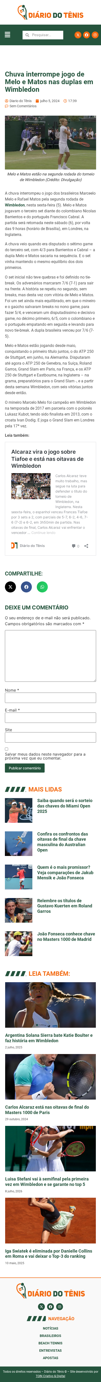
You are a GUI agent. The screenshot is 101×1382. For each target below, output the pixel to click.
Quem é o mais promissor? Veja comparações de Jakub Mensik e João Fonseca (65, 872)
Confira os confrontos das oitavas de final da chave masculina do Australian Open (62, 842)
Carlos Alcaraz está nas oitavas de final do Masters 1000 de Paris (47, 1109)
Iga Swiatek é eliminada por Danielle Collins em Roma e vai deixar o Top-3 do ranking (48, 1253)
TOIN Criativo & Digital (50, 1376)
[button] (7, 35)
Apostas (50, 1358)
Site (8, 730)
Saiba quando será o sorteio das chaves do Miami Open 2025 (64, 806)
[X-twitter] (78, 34)
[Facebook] (86, 34)
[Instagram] (95, 34)
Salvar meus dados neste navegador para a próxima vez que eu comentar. (45, 756)
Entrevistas (50, 1350)
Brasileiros (50, 1336)
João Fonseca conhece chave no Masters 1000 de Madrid (66, 936)
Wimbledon (15, 205)
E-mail (12, 710)
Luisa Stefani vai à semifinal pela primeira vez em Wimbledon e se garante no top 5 (47, 1181)
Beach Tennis (50, 1343)
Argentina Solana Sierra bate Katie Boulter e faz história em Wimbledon (49, 1038)
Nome (12, 690)
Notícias (50, 1328)
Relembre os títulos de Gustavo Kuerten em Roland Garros (64, 906)
